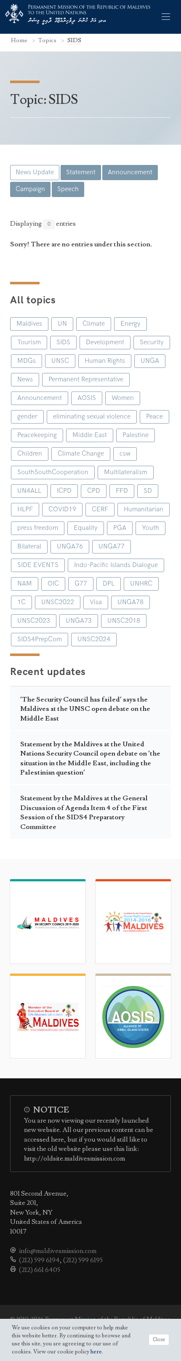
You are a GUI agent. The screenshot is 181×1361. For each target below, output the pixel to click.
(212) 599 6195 (83, 1260)
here (96, 1352)
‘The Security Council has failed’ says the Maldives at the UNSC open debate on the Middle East (85, 709)
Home (20, 40)
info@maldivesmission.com (57, 1251)
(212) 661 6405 (39, 1270)
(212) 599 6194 (39, 1260)
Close (159, 1340)
